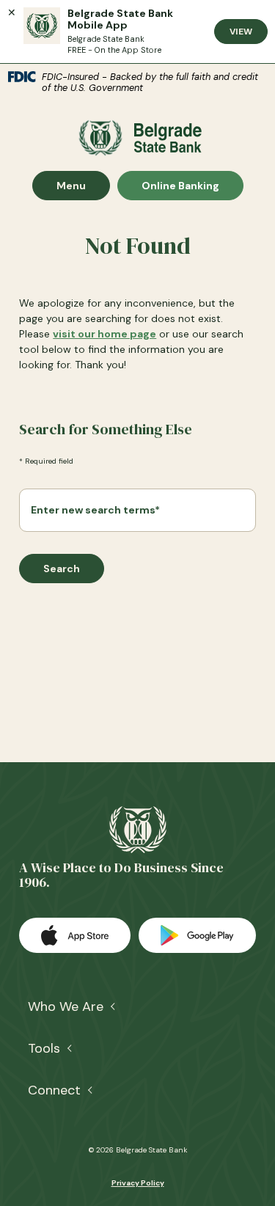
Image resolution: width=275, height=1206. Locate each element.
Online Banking (180, 185)
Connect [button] (54, 1090)
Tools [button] (44, 1048)
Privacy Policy (137, 1183)
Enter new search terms (95, 510)
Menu (83, 185)
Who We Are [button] (65, 1006)
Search (61, 568)
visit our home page (104, 333)
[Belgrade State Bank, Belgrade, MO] (138, 138)
